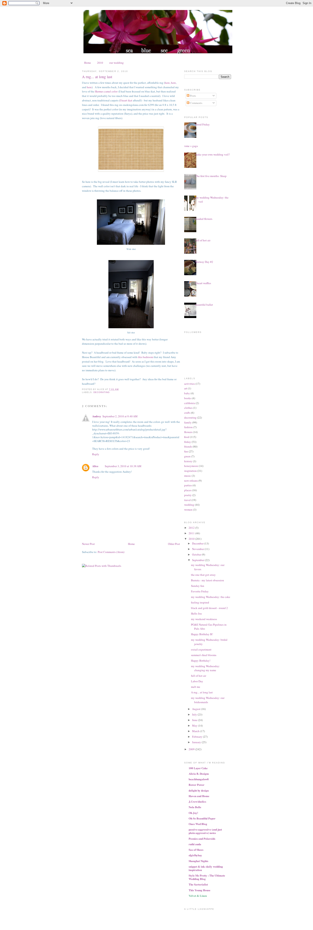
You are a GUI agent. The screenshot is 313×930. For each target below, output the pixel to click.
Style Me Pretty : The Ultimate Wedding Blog (207, 877)
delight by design (199, 790)
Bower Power (196, 785)
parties (188, 485)
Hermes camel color (106, 91)
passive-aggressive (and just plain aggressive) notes (205, 831)
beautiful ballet (204, 305)
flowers (188, 432)
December (198, 543)
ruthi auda (195, 844)
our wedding (116, 63)
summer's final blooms (203, 655)
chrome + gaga (189, 146)
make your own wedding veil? (212, 154)
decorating (101, 392)
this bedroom (145, 357)
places (187, 490)
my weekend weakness (204, 619)
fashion (188, 427)
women (188, 509)
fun (186, 451)
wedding (189, 505)
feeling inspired (200, 602)
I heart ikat (126, 100)
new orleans (191, 480)
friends (188, 446)
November (198, 549)
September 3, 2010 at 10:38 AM (123, 466)
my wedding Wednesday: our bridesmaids (207, 700)
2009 (192, 749)
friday (187, 442)
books (187, 398)
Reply (95, 454)
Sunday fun (197, 586)
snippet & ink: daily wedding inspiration (206, 868)
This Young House (199, 890)
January (197, 742)
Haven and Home (199, 796)
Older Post (174, 544)
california (189, 403)
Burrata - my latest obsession (207, 580)
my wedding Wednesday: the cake (210, 597)
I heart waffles (203, 283)
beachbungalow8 (199, 779)
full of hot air (202, 240)
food (186, 437)
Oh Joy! (193, 813)
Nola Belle (195, 807)
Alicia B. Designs (199, 774)
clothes (188, 408)
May (195, 725)
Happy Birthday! (200, 660)
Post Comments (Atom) (111, 552)
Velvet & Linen (198, 896)
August (196, 709)
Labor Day (197, 681)
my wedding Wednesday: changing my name (205, 668)
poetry (188, 495)
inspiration (190, 471)
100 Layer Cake (198, 768)
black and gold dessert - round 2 (209, 608)
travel (187, 500)
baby (187, 393)
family (188, 422)
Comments (195, 103)
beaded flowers (203, 219)
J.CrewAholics (197, 801)
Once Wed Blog (198, 824)
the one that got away (203, 575)
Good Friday (202, 124)
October (197, 554)
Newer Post (88, 544)
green (187, 456)
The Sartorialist (198, 884)
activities (189, 384)
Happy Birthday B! (202, 634)
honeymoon (191, 466)
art (185, 388)
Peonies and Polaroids (202, 838)
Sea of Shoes (196, 850)
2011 (192, 533)
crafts (187, 413)
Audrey (96, 416)
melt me (195, 687)
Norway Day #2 (204, 262)
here (167, 83)
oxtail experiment (201, 649)
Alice (95, 466)
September (198, 560)
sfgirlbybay (195, 855)
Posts (192, 96)
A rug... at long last (97, 76)
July (195, 714)
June (195, 720)
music (187, 476)
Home (87, 63)
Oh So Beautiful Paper (202, 818)
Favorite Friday (200, 591)
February (197, 737)
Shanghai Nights (198, 861)
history (188, 461)
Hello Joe (196, 613)
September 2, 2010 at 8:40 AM (120, 416)
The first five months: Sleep (211, 176)
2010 (100, 63)
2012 (192, 528)
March (196, 731)
